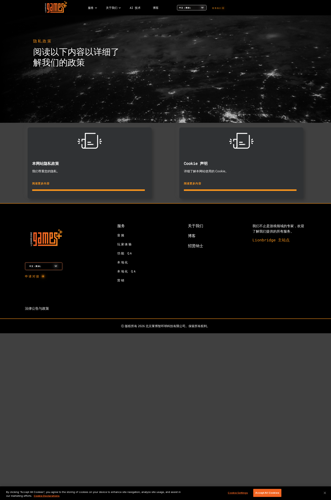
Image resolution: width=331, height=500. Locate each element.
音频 (121, 235)
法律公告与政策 (37, 308)
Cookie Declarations (47, 495)
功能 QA (125, 253)
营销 (121, 280)
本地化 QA (126, 271)
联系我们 (217, 8)
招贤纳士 (195, 245)
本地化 (123, 262)
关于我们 (195, 225)
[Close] (325, 493)
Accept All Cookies (267, 492)
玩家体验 (124, 244)
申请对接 (32, 276)
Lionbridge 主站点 (270, 239)
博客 (192, 235)
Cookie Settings (238, 492)
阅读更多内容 (41, 183)
